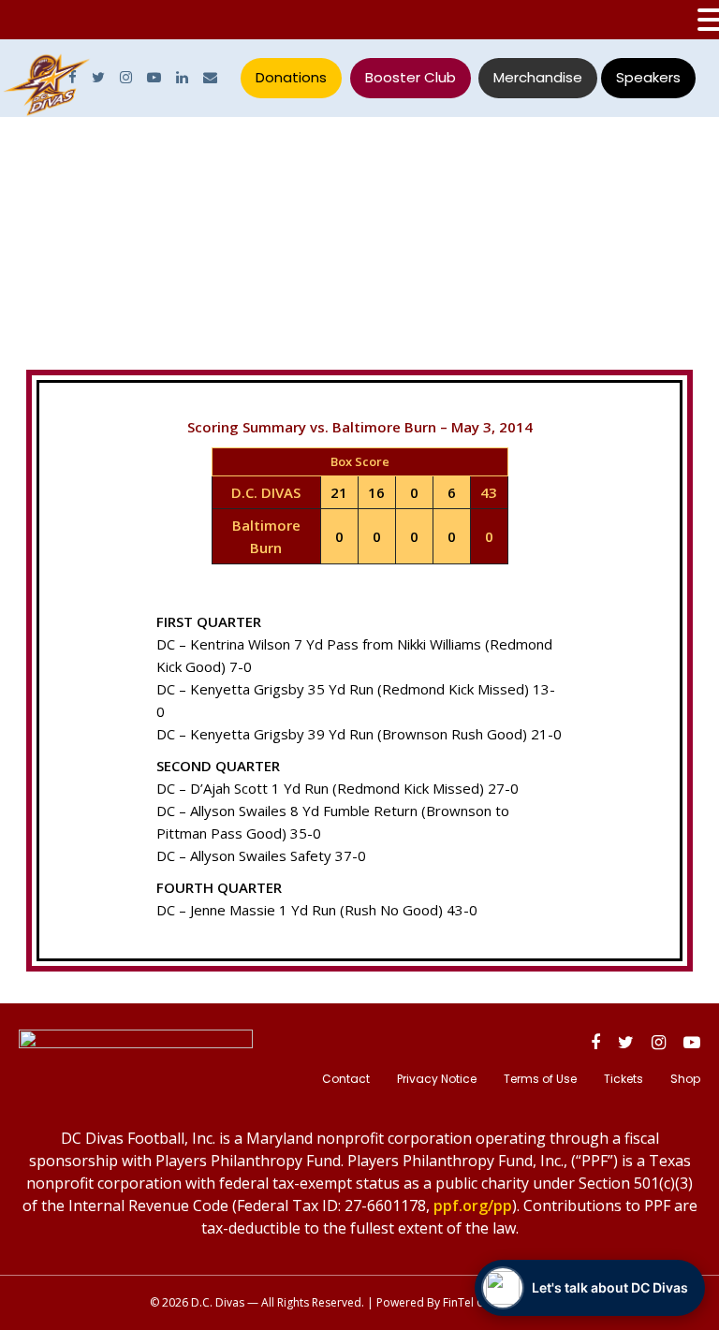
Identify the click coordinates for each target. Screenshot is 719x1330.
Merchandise (537, 77)
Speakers (648, 77)
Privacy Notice (437, 1079)
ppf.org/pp (472, 1205)
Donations (291, 77)
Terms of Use (540, 1079)
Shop (685, 1079)
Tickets (623, 1079)
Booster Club (410, 77)
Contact (346, 1079)
